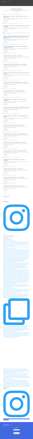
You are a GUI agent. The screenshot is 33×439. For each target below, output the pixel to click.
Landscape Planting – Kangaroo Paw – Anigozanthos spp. (15, 133)
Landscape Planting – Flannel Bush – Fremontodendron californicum (14, 100)
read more (5, 21)
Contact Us (6, 196)
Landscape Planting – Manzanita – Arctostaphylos (13, 177)
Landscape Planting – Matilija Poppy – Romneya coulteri (15, 64)
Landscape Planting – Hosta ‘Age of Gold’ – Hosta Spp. (14, 142)
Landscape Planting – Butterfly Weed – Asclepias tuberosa (15, 82)
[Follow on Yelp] (29, 436)
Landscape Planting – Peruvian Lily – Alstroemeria (13, 125)
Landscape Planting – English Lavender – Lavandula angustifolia (14, 160)
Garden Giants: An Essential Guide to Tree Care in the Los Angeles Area (15, 17)
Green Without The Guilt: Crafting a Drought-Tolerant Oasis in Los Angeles (16, 26)
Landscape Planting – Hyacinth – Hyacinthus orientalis (14, 150)
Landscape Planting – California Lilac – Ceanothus (13, 185)
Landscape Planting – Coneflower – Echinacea (12, 55)
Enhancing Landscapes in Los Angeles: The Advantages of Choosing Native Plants (15, 47)
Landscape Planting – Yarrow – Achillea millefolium (14, 90)
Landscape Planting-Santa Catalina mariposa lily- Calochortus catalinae (16, 73)
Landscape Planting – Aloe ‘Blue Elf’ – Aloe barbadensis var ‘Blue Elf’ (15, 116)
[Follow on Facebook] (25, 436)
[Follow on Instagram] (27, 436)
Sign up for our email (16, 433)
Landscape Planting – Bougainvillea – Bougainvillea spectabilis (16, 107)
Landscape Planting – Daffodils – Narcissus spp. (13, 168)
